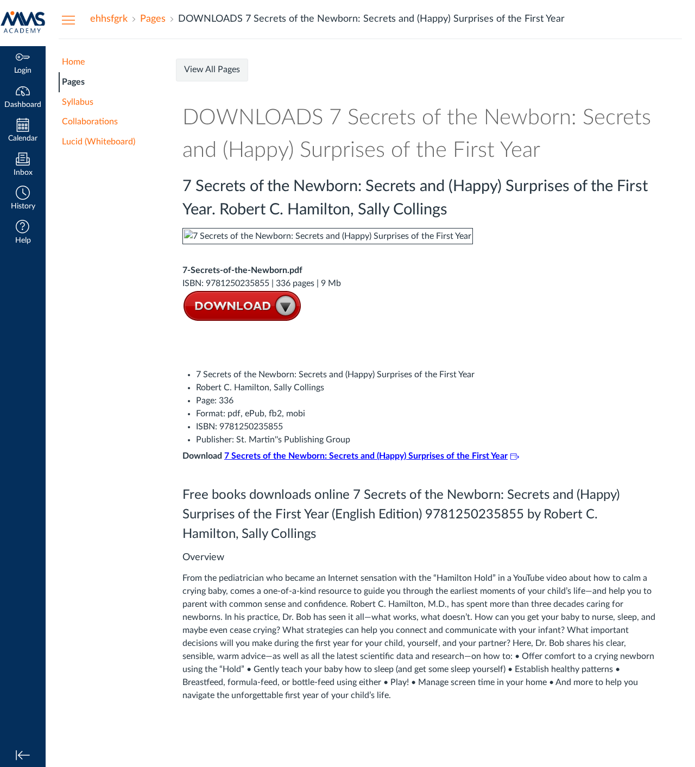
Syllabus (77, 102)
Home (73, 62)
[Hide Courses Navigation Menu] (68, 19)
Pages (73, 82)
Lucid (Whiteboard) (98, 141)
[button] (23, 199)
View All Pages (212, 69)
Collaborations (90, 121)
